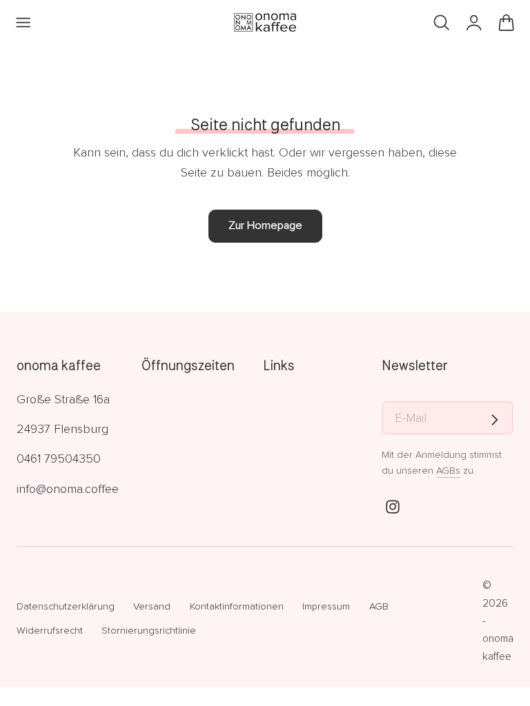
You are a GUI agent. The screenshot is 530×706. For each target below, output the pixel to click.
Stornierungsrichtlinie (148, 630)
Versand (151, 606)
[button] (23, 22)
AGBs (448, 470)
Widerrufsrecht (50, 630)
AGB (379, 606)
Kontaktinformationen (237, 606)
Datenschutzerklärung (66, 606)
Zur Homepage (265, 225)
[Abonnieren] (494, 419)
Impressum (326, 606)
